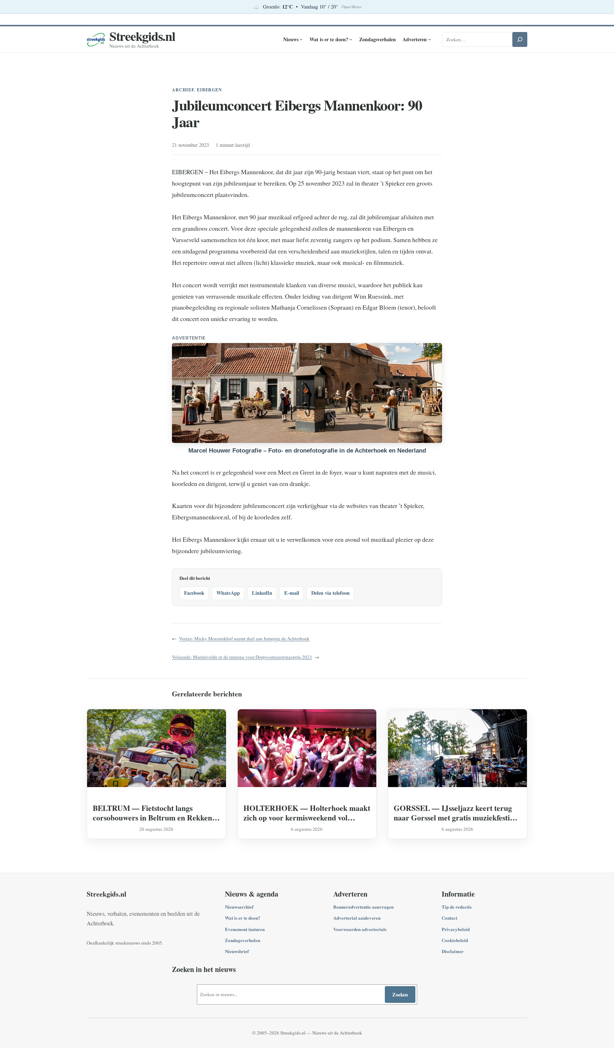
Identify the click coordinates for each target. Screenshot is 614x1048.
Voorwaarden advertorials (360, 929)
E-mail (291, 593)
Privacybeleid (456, 929)
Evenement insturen (245, 929)
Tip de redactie (457, 906)
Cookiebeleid (455, 940)
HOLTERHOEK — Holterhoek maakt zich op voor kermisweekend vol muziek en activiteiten (306, 812)
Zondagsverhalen (242, 940)
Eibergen (209, 90)
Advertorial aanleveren (357, 917)
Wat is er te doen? (242, 917)
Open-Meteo (351, 6)
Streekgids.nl (142, 36)
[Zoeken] (519, 39)
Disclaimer (453, 951)
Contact (449, 917)
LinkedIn (262, 593)
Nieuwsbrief (237, 951)
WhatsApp (228, 593)
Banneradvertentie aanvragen (363, 906)
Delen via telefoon (330, 593)
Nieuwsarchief (239, 906)
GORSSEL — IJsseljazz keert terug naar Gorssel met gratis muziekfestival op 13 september (456, 812)
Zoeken (400, 994)
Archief (183, 90)
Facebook (194, 593)
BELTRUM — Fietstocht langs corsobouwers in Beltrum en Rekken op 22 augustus (152, 812)
